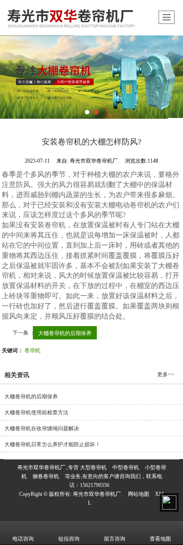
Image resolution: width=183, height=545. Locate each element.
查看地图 (160, 539)
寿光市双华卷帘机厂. (97, 494)
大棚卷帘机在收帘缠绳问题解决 (41, 428)
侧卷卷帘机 (45, 476)
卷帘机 (32, 350)
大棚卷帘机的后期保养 (65, 332)
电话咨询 (23, 539)
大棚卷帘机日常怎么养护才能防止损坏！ (52, 444)
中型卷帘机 (125, 467)
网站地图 (138, 494)
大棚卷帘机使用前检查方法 (36, 412)
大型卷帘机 (93, 467)
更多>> (165, 374)
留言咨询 (114, 539)
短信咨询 (69, 539)
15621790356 (94, 485)
